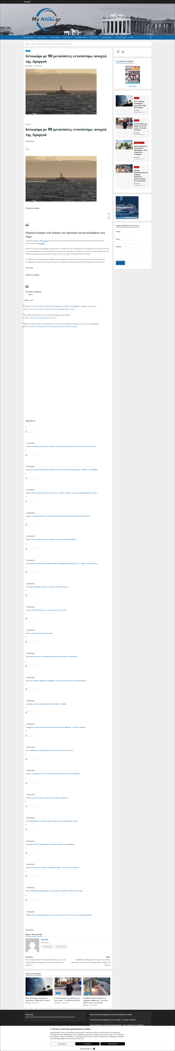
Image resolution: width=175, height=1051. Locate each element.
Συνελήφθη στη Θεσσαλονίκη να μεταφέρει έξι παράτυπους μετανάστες (39, 318)
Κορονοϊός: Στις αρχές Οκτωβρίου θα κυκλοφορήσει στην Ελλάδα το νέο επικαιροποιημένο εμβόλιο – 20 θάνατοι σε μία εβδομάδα (61, 469)
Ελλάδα (131, 37)
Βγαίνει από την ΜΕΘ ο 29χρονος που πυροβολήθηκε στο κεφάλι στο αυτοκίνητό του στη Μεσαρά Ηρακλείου (56, 681)
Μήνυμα (119, 246)
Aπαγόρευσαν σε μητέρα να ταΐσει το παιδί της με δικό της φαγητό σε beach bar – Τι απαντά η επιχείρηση (55, 727)
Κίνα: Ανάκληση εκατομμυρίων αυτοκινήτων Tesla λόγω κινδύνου (38, 999)
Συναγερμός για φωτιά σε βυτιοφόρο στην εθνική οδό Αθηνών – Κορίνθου (46, 704)
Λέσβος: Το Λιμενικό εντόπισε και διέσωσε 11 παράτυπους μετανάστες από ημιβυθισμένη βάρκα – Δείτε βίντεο (49, 309)
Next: (90, 961)
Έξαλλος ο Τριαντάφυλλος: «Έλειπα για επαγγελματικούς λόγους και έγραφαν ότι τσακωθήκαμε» (53, 773)
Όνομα (118, 231)
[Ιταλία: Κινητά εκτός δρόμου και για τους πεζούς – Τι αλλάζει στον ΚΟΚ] (67, 986)
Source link (29, 929)
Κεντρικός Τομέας (29, 37)
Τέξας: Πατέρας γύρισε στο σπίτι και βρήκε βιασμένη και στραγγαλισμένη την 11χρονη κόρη (51, 656)
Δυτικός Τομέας (55, 37)
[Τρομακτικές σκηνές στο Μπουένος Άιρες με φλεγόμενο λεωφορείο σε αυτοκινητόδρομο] (31, 833)
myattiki (29, 66)
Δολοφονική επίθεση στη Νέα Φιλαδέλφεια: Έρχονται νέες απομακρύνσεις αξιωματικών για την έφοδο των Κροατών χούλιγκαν (61, 446)
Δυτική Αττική (94, 37)
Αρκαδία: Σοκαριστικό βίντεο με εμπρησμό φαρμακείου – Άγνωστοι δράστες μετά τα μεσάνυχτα (95, 1000)
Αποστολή (120, 263)
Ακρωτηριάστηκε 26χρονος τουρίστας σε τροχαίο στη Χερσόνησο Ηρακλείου (47, 587)
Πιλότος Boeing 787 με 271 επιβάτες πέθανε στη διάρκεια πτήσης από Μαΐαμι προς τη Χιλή (51, 821)
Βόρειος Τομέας (42, 37)
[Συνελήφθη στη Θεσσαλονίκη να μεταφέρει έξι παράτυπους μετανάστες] (47, 315)
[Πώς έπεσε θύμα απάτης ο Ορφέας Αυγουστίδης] (31, 622)
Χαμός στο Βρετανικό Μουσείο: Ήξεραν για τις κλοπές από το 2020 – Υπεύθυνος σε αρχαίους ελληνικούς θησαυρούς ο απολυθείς (61, 493)
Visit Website (47, 946)
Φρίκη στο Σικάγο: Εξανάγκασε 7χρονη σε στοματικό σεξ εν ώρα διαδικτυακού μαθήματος (51, 539)
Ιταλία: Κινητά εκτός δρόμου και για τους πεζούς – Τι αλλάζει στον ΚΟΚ (67, 999)
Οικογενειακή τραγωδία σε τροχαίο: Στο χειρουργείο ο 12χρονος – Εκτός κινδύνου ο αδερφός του (52, 867)
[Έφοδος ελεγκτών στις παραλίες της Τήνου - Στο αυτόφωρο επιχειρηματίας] (31, 786)
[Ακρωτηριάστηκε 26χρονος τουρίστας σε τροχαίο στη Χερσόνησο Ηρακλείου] (31, 575)
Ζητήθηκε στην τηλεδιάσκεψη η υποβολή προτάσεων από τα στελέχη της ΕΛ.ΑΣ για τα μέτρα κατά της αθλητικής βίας (59, 915)
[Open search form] (150, 37)
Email (118, 239)
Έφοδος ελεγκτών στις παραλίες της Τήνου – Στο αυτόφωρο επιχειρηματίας (46, 798)
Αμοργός (37, 271)
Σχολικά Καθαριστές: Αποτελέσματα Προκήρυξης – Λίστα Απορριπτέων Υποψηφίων (117, 1025)
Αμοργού (41, 243)
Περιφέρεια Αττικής (121, 37)
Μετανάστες (30, 271)
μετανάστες (45, 241)
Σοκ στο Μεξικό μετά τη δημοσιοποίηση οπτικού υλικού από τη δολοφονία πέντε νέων (49, 750)
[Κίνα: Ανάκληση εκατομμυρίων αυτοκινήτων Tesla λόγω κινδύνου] (39, 986)
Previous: (46, 961)
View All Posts (61, 946)
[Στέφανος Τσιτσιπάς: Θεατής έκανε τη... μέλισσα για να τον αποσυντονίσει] (31, 598)
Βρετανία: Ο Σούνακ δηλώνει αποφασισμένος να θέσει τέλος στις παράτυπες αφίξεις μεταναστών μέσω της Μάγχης (50, 326)
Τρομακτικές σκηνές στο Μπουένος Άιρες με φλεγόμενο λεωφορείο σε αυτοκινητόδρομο (50, 844)
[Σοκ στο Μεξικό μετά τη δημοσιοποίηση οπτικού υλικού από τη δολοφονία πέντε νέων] (31, 739)
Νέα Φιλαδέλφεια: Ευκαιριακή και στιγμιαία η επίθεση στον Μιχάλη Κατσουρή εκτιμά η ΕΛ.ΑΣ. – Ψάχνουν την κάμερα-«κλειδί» (62, 563)
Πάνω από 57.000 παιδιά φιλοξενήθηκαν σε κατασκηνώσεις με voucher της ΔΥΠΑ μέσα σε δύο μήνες (54, 891)
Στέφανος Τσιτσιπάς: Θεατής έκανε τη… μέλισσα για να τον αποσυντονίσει (46, 610)
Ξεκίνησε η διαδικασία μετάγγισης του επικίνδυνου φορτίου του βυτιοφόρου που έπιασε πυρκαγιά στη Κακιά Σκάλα (58, 516)
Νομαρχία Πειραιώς (107, 37)
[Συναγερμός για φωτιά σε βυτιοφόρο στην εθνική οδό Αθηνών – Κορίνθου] (31, 692)
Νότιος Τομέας (67, 37)
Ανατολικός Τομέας (80, 37)
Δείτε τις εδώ (132, 86)
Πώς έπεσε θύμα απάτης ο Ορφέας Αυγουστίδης (39, 633)
